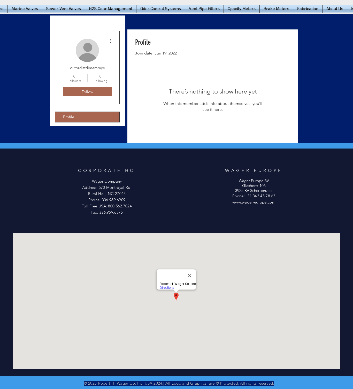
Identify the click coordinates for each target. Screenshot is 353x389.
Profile (68, 116)
